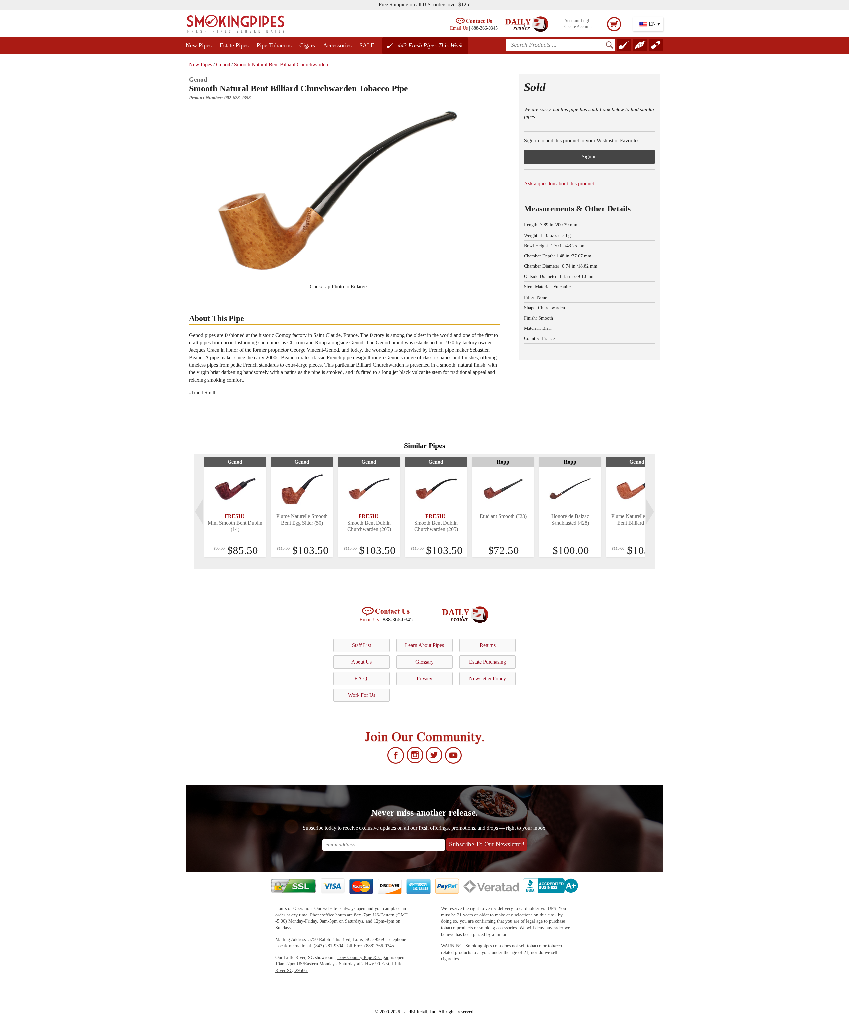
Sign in (589, 156)
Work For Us (361, 695)
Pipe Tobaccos (274, 45)
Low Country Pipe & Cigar (362, 957)
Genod (223, 64)
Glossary (424, 662)
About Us (361, 662)
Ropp (503, 462)
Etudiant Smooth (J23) (503, 516)
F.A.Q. (361, 678)
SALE (366, 45)
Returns (488, 645)
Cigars (307, 45)
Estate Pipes (234, 45)
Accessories (337, 45)
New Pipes (199, 45)
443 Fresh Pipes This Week (430, 45)
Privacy (424, 678)
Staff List (361, 645)
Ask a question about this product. (559, 183)
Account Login (578, 20)
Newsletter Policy (487, 678)
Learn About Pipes (424, 645)
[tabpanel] (235, 507)
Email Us (459, 28)
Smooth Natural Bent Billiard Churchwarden (281, 64)
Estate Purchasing (487, 662)
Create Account (578, 26)
